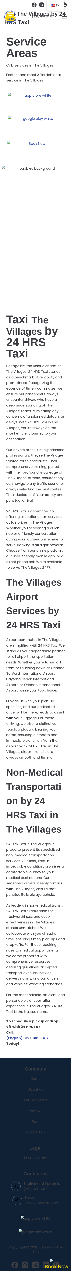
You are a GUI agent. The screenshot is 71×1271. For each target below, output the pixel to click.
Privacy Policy (35, 1157)
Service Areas (35, 1100)
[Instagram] (41, 4)
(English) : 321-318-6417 (27, 1038)
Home (35, 1078)
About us (35, 1089)
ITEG (35, 1251)
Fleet (36, 1121)
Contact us (35, 1132)
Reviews (35, 1110)
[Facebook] (34, 4)
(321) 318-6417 (35, 1189)
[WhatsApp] (64, 4)
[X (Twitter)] (35, 1265)
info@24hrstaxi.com (42, 1203)
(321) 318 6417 (42, 16)
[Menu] (64, 16)
